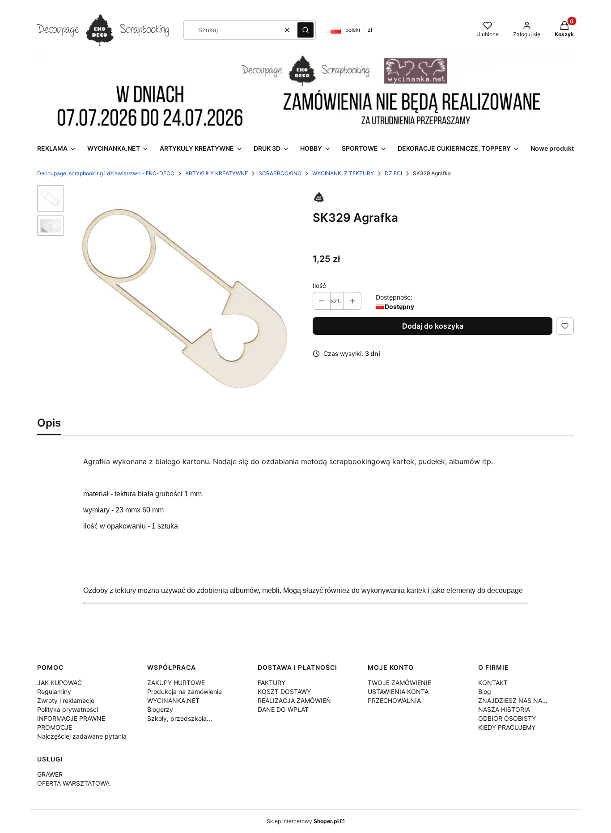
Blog (484, 691)
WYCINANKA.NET (173, 700)
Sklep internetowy (303, 821)
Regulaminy (54, 691)
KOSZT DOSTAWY (284, 691)
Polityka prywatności (67, 709)
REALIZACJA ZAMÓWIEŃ (294, 700)
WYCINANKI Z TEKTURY (343, 173)
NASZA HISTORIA (504, 709)
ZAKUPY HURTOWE (176, 682)
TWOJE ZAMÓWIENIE (399, 682)
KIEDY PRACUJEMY (506, 727)
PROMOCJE (54, 727)
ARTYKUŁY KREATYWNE (216, 173)
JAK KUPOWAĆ (59, 682)
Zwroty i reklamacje (65, 700)
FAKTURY (271, 682)
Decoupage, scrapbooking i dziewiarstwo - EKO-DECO (105, 173)
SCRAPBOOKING (280, 173)
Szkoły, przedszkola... (179, 718)
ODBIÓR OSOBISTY (507, 718)
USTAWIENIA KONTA (398, 691)
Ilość (319, 285)
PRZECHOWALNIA (394, 700)
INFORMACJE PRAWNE (71, 718)
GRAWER (50, 774)
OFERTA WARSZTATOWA (73, 783)
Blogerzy (160, 709)
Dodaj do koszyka (432, 325)
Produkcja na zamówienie (184, 691)
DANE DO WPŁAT (283, 709)
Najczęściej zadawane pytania (82, 736)
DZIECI (393, 173)
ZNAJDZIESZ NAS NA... (512, 700)
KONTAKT (493, 682)
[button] (305, 30)
